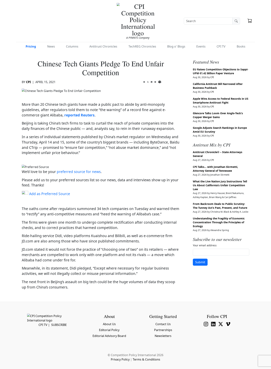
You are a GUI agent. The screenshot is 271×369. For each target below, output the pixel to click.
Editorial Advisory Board (109, 336)
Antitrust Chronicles (103, 46)
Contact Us (163, 324)
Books (241, 46)
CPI (28, 82)
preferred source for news (79, 171)
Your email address (205, 245)
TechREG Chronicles (142, 46)
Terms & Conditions (146, 359)
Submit (200, 262)
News (51, 46)
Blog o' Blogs (176, 46)
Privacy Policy (120, 359)
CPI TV (221, 46)
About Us (109, 324)
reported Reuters (79, 115)
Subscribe (59, 325)
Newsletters (163, 336)
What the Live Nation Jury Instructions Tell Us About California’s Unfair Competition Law (220, 185)
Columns (72, 46)
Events (201, 46)
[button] (250, 21)
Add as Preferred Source (49, 193)
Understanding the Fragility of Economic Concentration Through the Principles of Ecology (219, 222)
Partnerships (163, 330)
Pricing (31, 46)
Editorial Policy (109, 330)
